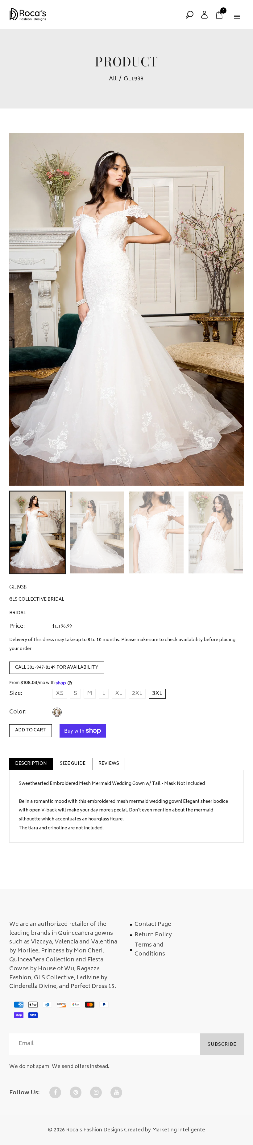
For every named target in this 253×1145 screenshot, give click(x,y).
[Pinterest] (75, 1092)
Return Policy (153, 935)
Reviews (108, 764)
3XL (157, 694)
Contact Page (153, 925)
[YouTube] (116, 1092)
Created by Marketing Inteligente (164, 1130)
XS (60, 694)
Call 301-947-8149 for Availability (56, 667)
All (113, 79)
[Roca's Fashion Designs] (27, 15)
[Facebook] (55, 1092)
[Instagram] (96, 1092)
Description (31, 764)
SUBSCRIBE (222, 1045)
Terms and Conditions (150, 949)
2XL (137, 694)
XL (118, 694)
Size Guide (72, 764)
